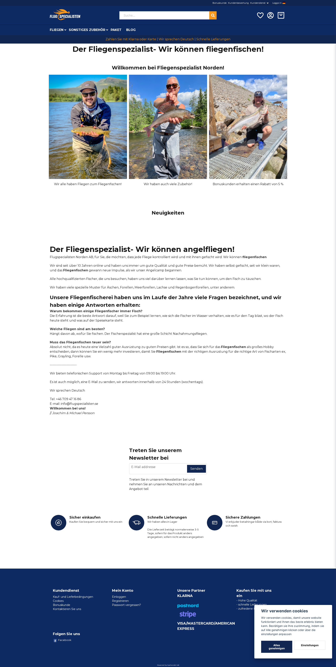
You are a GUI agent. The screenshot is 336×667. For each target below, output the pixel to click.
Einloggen (119, 597)
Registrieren (120, 601)
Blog (131, 30)
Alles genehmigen (277, 647)
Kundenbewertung (238, 3)
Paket (116, 30)
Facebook (64, 640)
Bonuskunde (220, 3)
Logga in (277, 3)
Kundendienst (257, 3)
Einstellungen (309, 645)
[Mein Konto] (270, 15)
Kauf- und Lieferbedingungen (73, 597)
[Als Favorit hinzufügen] (260, 15)
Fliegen (56, 30)
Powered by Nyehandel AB (168, 665)
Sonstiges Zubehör (87, 30)
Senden (196, 469)
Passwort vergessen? (126, 605)
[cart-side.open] (281, 15)
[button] (284, 3)
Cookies (58, 601)
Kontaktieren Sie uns (67, 609)
